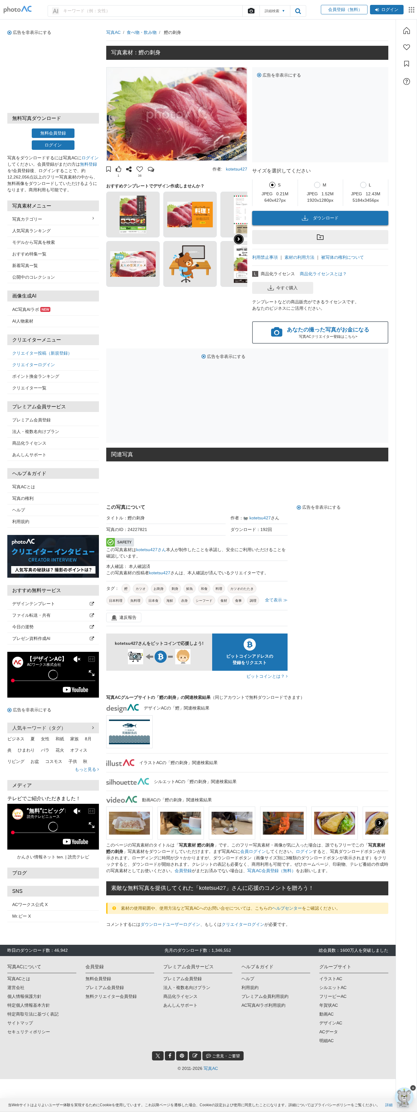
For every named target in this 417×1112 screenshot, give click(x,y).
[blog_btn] (195, 1055)
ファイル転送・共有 (31, 615)
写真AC (113, 32)
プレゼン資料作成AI (31, 638)
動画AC (326, 1014)
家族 (74, 738)
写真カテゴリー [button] (27, 219)
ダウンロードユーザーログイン (170, 924)
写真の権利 (23, 498)
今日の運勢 (23, 626)
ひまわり (26, 750)
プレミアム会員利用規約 (264, 996)
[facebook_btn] (170, 1055)
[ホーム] (406, 30)
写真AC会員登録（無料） (271, 870)
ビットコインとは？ (266, 676)
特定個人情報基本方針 (28, 1005)
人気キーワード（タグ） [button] (39, 728)
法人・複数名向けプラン (35, 431)
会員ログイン (253, 851)
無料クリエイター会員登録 (111, 996)
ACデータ (328, 1031)
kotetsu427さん (151, 549)
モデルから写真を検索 (33, 242)
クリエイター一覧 (29, 387)
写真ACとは (23, 486)
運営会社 (15, 987)
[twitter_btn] (158, 1055)
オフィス (78, 750)
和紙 (60, 738)
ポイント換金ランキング (35, 376)
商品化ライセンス (29, 443)
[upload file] (250, 11)
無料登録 (88, 164)
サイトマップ (20, 1022)
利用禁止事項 (265, 257)
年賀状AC (328, 1005)
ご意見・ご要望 (225, 1056)
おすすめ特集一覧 (29, 253)
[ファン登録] (406, 47)
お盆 (35, 761)
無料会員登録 (53, 133)
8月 (88, 738)
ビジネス (15, 738)
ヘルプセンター (287, 908)
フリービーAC (332, 996)
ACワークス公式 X (30, 904)
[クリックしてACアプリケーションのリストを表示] (411, 9)
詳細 (389, 1105)
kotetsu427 (236, 169)
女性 (45, 738)
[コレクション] (406, 63)
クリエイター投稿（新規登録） (42, 353)
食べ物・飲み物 (142, 32)
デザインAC (330, 1022)
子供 (72, 761)
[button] (108, 170)
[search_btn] (298, 11)
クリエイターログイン (33, 364)
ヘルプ (18, 509)
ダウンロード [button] (326, 217)
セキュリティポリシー (28, 1031)
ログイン (389, 9)
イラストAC (330, 978)
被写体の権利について (342, 257)
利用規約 (20, 521)
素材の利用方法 (299, 257)
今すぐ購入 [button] (287, 287)
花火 (60, 750)
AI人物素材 (22, 321)
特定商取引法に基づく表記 (33, 1014)
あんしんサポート (29, 454)
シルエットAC (332, 987)
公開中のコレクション (33, 277)
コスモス (53, 761)
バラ (45, 750)
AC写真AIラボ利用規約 (263, 1005)
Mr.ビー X (21, 916)
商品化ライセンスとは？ (323, 273)
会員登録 (183, 870)
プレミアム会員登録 (31, 419)
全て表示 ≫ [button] (276, 600)
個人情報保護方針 (24, 996)
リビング (15, 761)
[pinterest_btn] (182, 1055)
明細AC (326, 1040)
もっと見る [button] (86, 769)
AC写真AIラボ (30, 309)
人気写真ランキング (31, 230)
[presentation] (380, 823)
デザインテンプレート (33, 603)
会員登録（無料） (344, 9)
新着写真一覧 (25, 265)
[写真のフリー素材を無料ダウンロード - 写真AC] (18, 9)
